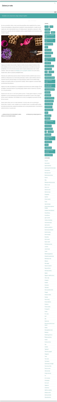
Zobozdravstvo (48, 397)
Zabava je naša (7, 6)
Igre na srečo (47, 217)
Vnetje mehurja (48, 373)
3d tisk (51, 26)
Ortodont (47, 285)
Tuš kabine (47, 361)
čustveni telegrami (48, 155)
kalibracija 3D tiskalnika (49, 77)
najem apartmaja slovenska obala (48, 85)
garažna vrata (48, 55)
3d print (46, 26)
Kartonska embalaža (49, 229)
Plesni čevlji (47, 299)
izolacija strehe (48, 74)
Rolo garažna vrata (48, 330)
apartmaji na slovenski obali (49, 36)
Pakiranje (47, 287)
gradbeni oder (47, 63)
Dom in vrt (47, 187)
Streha (46, 339)
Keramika (47, 237)
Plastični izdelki (48, 294)
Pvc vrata (47, 314)
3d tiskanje (47, 32)
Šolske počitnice (48, 337)
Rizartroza (47, 321)
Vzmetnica (47, 387)
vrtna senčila (50, 131)
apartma (53, 32)
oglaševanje (47, 92)
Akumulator (47, 163)
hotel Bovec (51, 71)
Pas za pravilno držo (49, 289)
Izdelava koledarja (48, 220)
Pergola (46, 292)
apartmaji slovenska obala (49, 40)
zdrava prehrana (48, 141)
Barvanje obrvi (48, 172)
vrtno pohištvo (48, 134)
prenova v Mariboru (48, 103)
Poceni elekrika (48, 301)
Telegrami (47, 354)
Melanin (46, 261)
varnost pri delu (48, 125)
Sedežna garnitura (48, 334)
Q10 (45, 316)
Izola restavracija (48, 222)
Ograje (46, 273)
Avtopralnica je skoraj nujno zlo (34, 114)
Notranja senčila (48, 270)
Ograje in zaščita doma (49, 275)
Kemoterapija (47, 234)
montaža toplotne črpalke (48, 81)
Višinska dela (47, 371)
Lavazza (46, 246)
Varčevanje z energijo (49, 363)
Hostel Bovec (47, 213)
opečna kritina (47, 95)
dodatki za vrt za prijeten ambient (24, 70)
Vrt (45, 375)
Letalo (46, 251)
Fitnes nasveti (47, 199)
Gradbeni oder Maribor (49, 210)
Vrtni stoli (47, 383)
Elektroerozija (47, 192)
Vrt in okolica (33, 20)
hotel (46, 71)
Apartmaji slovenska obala (50, 168)
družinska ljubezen (48, 52)
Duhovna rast (47, 189)
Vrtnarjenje (47, 380)
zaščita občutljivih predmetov (48, 138)
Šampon (46, 332)
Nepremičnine (48, 268)
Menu (28, 12)
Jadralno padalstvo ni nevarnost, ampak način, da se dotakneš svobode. (11, 115)
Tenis (46, 356)
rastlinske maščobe (49, 109)
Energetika (47, 194)
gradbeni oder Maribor (49, 66)
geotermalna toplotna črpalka (49, 59)
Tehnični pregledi (48, 351)
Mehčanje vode (48, 258)
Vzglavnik (47, 385)
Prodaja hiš (47, 309)
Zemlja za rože (48, 392)
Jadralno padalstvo (48, 227)
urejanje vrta (47, 118)
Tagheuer (47, 349)
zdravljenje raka (48, 147)
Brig (45, 180)
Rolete (46, 327)
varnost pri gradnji (48, 128)
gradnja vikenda (48, 68)
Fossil (46, 201)
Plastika (46, 297)
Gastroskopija (47, 204)
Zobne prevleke (48, 395)
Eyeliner (46, 196)
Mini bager (47, 263)
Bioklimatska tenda (49, 175)
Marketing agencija (48, 253)
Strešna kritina (48, 342)
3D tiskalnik (47, 29)
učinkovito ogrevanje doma (49, 122)
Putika (46, 311)
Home (29, 20)
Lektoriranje (47, 249)
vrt (45, 131)
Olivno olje (47, 277)
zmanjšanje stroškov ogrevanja (49, 151)
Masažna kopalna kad (49, 256)
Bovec (46, 47)
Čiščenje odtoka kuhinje (50, 182)
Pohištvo (46, 304)
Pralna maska (47, 306)
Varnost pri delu (48, 366)
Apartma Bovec (48, 165)
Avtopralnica (47, 170)
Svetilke (46, 346)
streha (46, 112)
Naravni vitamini (48, 265)
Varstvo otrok (47, 368)
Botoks (46, 177)
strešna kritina (48, 115)
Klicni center (47, 239)
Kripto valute (47, 241)
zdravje (46, 144)
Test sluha (47, 358)
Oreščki (46, 282)
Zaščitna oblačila (48, 390)
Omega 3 (46, 280)
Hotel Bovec (47, 215)
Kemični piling (47, 232)
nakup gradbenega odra (49, 89)
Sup (45, 344)
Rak (45, 318)
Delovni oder (47, 184)
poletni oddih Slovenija (49, 98)
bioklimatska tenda (48, 44)
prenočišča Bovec (48, 106)
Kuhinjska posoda (48, 244)
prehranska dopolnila (49, 101)
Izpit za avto (47, 225)
